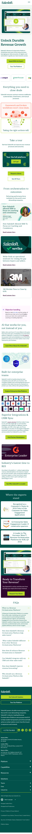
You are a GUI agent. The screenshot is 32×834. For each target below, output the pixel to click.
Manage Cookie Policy (6, 803)
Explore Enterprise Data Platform (16, 391)
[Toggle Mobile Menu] (29, 2)
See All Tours (16, 179)
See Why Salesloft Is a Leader (16, 484)
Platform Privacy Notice (12, 811)
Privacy (3, 811)
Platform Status (5, 824)
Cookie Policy (26, 815)
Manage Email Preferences (7, 806)
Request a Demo (16, 173)
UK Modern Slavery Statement (13, 819)
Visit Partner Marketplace (16, 437)
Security (3, 819)
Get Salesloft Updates (16, 697)
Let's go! (16, 161)
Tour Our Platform (16, 702)
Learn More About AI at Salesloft (16, 346)
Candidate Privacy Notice (7, 815)
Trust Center (25, 819)
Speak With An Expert (16, 61)
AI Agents (26, 335)
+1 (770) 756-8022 (9, 730)
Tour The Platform (16, 66)
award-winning (12, 422)
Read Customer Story (9, 232)
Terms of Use (18, 815)
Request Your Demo (16, 593)
